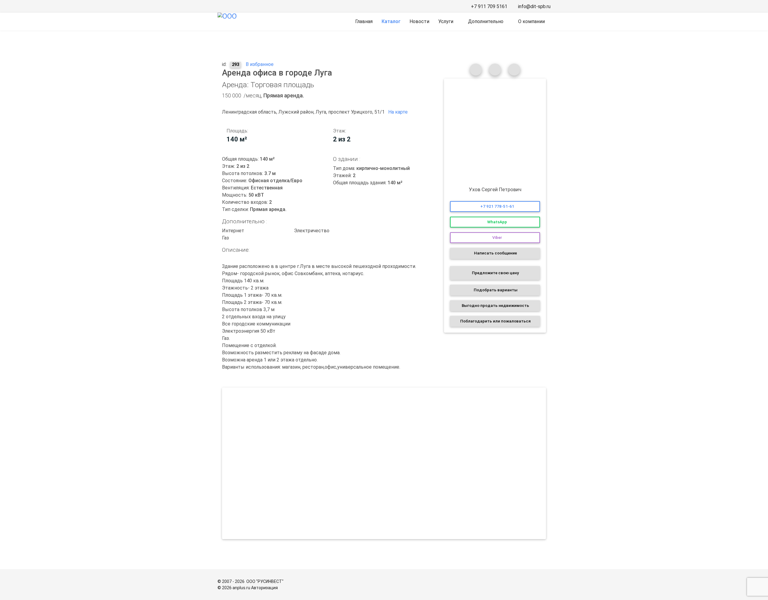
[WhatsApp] (262, 6)
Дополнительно (485, 21)
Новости (419, 21)
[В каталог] (476, 70)
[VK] (228, 6)
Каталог (391, 21)
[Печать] (495, 70)
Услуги (445, 21)
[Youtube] (254, 6)
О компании (531, 21)
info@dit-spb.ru (534, 6)
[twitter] (245, 6)
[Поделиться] (514, 70)
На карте (398, 112)
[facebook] (220, 6)
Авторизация (264, 587)
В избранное (259, 64)
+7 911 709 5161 (489, 6)
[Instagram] (237, 6)
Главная (364, 21)
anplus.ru (241, 587)
